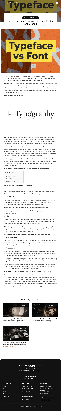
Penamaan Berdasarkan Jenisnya (14, 175)
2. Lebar (10, 178)
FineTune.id (39, 406)
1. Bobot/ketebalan (12, 176)
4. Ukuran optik (11, 181)
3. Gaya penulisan (12, 180)
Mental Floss (35, 240)
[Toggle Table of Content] (20, 173)
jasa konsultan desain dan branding (35, 277)
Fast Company (18, 264)
